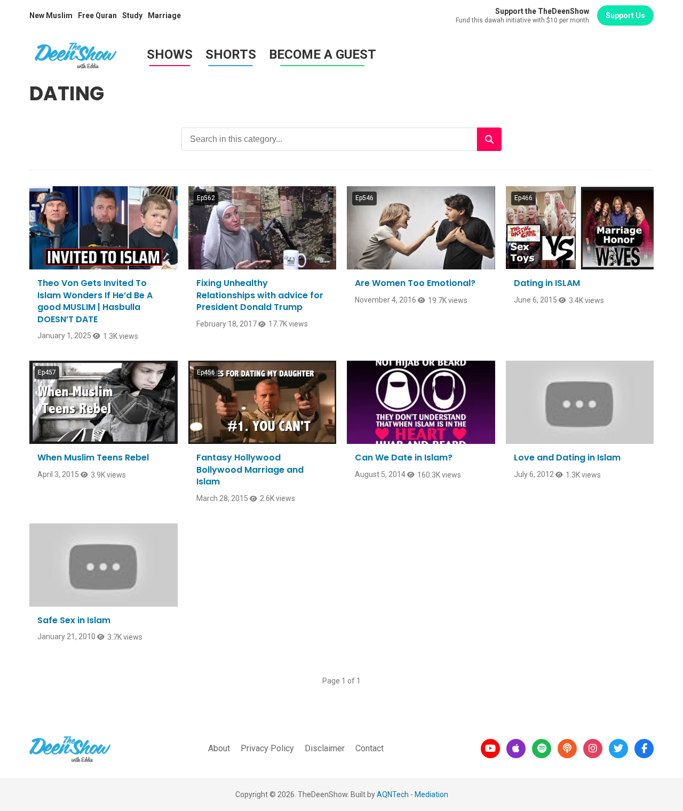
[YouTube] (490, 748)
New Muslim (51, 15)
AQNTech (393, 794)
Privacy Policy (267, 748)
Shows (170, 54)
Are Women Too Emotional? (415, 283)
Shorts (230, 54)
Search (489, 139)
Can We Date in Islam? (403, 457)
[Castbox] (567, 748)
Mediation (431, 794)
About (219, 748)
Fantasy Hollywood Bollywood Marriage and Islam (250, 469)
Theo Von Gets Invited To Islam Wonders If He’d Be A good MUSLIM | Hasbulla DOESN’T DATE (95, 301)
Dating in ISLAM (547, 283)
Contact (369, 748)
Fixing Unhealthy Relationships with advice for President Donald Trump (259, 295)
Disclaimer (325, 748)
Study (132, 15)
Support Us (625, 15)
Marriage (164, 15)
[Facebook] (644, 748)
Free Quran (97, 15)
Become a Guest (322, 54)
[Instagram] (592, 748)
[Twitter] (618, 748)
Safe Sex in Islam (73, 620)
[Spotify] (541, 748)
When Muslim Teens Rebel (93, 457)
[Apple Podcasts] (516, 748)
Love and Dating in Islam (567, 457)
